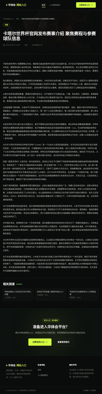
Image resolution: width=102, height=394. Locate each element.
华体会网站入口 (8, 19)
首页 (43, 5)
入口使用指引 (55, 5)
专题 (17, 19)
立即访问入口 (84, 5)
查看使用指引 (64, 342)
